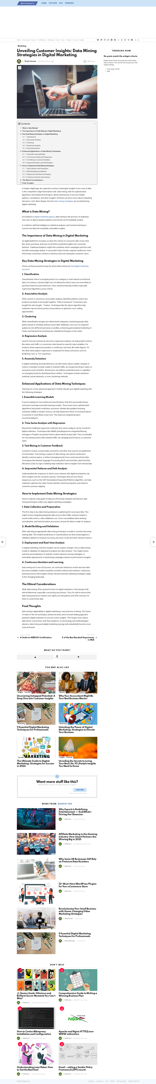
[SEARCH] (138, 40)
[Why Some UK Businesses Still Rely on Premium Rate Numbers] (36, 869)
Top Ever (53, 3)
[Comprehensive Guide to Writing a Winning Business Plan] (78, 980)
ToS (106, 1081)
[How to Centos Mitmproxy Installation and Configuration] (36, 1018)
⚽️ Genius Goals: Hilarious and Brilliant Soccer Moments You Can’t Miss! (36, 996)
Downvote (78, 657)
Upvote (35, 657)
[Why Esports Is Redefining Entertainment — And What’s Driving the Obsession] (36, 819)
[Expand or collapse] (94, 124)
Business (33, 40)
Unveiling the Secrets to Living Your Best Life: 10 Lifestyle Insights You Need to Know (77, 763)
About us (91, 1081)
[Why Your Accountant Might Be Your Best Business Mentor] (78, 682)
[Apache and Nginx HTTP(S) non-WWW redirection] (78, 1018)
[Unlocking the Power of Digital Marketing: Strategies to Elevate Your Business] (78, 714)
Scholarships (26, 40)
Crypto (57, 40)
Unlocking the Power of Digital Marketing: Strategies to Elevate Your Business (77, 730)
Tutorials (75, 40)
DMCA (112, 1081)
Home (43, 3)
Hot (61, 3)
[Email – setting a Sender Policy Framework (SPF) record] (78, 1054)
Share (19, 67)
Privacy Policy (121, 1081)
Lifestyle (68, 40)
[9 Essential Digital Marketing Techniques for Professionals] (36, 714)
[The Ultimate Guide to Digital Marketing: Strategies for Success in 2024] (36, 748)
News (63, 40)
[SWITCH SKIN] (135, 40)
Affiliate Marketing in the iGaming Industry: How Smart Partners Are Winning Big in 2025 (78, 837)
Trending (69, 3)
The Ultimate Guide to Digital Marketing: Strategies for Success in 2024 (35, 763)
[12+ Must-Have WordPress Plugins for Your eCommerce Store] (36, 893)
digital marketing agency (44, 217)
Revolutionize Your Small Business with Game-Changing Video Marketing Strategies (77, 911)
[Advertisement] (78, 22)
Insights (81, 40)
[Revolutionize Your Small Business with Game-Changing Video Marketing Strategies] (36, 918)
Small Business (42, 40)
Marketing (51, 40)
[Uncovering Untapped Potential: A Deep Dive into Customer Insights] (36, 682)
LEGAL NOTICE (133, 1081)
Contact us (99, 1081)
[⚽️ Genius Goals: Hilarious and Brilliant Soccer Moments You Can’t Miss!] (36, 980)
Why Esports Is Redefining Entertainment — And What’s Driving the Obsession (75, 812)
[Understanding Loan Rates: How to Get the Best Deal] (36, 1054)
